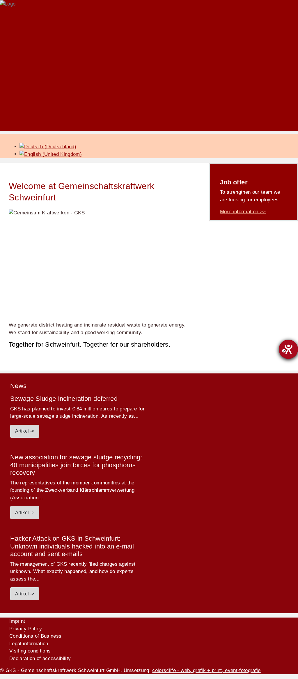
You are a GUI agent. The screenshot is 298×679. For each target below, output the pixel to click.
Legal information (28, 643)
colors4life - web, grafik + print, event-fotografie (206, 670)
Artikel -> (24, 430)
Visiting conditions (30, 651)
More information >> (243, 211)
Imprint (17, 621)
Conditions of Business (35, 636)
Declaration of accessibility (40, 658)
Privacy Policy (25, 629)
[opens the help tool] (288, 349)
